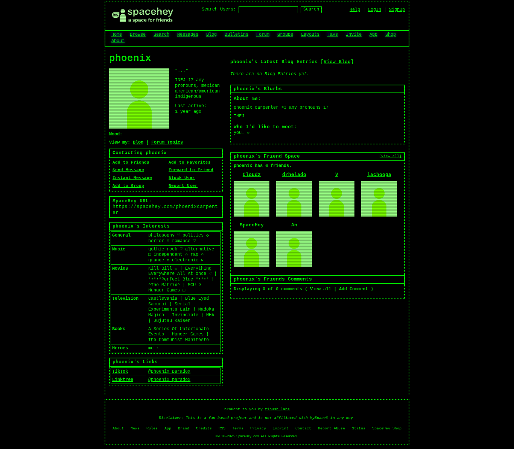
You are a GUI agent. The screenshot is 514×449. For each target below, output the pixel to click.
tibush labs (277, 409)
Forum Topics (167, 142)
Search (311, 9)
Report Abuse (331, 428)
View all (320, 289)
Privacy (258, 428)
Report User (183, 186)
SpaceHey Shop (386, 428)
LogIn (374, 9)
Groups (285, 34)
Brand (183, 428)
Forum (262, 34)
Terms (237, 428)
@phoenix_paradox (169, 371)
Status (358, 428)
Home (116, 34)
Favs (332, 34)
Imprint (281, 428)
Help (355, 9)
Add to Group (128, 186)
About (118, 41)
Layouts (310, 34)
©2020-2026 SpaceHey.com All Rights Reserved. (257, 436)
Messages (187, 34)
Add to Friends (131, 162)
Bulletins (236, 34)
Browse (138, 34)
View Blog (337, 62)
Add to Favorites (190, 162)
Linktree (122, 379)
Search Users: (219, 9)
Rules (152, 428)
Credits (204, 428)
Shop (390, 34)
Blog (211, 34)
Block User (182, 178)
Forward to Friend (191, 170)
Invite (354, 34)
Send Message (128, 170)
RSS (222, 428)
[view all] (390, 156)
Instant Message (132, 178)
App (373, 34)
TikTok (120, 371)
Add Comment (353, 289)
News (135, 428)
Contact (303, 428)
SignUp (397, 9)
